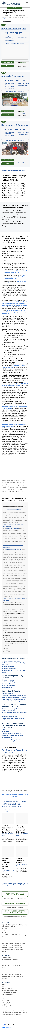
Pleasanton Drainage (8, 684)
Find (14, 8)
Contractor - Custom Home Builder (13, 735)
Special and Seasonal (9, 992)
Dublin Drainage (7, 687)
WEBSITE (23, 64)
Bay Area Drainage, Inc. (14, 509)
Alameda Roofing (7, 693)
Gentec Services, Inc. (8, 710)
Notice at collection (7, 1027)
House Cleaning (7, 737)
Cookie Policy (6, 1005)
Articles (4, 951)
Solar (3, 729)
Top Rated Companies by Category (13, 925)
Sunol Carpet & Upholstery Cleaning (13, 699)
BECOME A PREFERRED (15, 894)
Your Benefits (6, 957)
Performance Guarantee (10, 959)
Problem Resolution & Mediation (13, 949)
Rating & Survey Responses (9, 36)
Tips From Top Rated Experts (11, 945)
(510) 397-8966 (8, 111)
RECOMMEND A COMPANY (15, 903)
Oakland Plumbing (8, 666)
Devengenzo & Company (13, 549)
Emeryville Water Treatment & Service (14, 695)
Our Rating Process (8, 927)
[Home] (3, 3)
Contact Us (5, 968)
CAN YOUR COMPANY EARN (15, 912)
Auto (3, 986)
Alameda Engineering (12, 528)
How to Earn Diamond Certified (12, 976)
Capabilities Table (23, 37)
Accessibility (6, 1007)
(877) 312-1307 (18, 1014)
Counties (5, 933)
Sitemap (4, 931)
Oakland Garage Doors (9, 668)
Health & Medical (7, 988)
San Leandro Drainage (9, 682)
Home (4, 984)
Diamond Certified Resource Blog (13, 943)
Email (7, 66)
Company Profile (9, 38)
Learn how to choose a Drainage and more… (13, 170)
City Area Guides (7, 995)
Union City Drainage (8, 685)
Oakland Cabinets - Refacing (11, 661)
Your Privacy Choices (11, 1025)
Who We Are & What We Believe (13, 966)
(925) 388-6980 (8, 62)
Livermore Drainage (8, 680)
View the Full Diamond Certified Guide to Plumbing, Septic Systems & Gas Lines (15, 884)
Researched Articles (23, 36)
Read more (5, 19)
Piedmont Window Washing (11, 701)
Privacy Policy (6, 1003)
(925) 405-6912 (8, 160)
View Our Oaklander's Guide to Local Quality (15, 795)
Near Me (4, 929)
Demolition (5, 731)
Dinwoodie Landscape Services (12, 709)
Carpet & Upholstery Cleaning (11, 733)
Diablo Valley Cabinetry (9, 716)
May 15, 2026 (7, 21)
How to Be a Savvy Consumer (12, 947)
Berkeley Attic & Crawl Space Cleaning (14, 697)
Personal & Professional (10, 990)
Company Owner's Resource (11, 974)
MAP (19, 64)
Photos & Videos (9, 40)
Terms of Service (7, 1001)
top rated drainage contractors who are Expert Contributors (15, 276)
